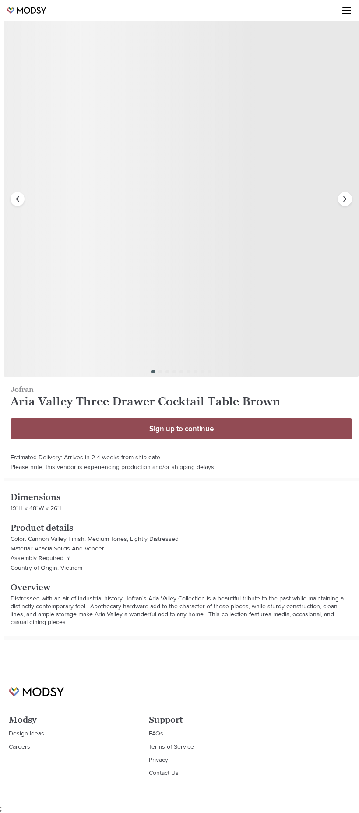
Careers (19, 746)
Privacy (158, 759)
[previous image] (18, 199)
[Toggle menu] (346, 10)
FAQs (156, 733)
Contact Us (164, 773)
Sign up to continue (181, 428)
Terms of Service (171, 746)
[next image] (345, 199)
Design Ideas (26, 733)
